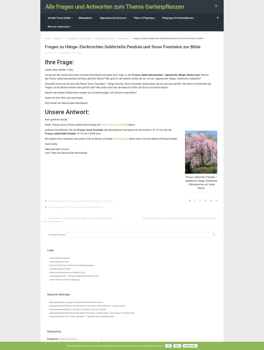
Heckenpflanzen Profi (59, 262)
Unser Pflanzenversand (60, 258)
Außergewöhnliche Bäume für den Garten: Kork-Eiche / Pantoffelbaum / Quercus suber (87, 306)
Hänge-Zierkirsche (61, 207)
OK (168, 346)
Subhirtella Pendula (94, 207)
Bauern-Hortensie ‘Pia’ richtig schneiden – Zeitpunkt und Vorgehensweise (82, 316)
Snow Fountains (78, 207)
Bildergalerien (85, 18)
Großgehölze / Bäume (104, 38)
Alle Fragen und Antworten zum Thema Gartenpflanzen (114, 6)
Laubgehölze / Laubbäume (79, 38)
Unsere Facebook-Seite (60, 269)
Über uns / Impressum (59, 26)
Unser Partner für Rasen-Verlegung (65, 280)
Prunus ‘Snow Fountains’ (114, 124)
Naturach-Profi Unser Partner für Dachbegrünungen (72, 265)
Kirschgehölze (120, 138)
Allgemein (58, 38)
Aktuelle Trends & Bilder (59, 18)
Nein (177, 346)
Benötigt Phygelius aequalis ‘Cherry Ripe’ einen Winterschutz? (76, 302)
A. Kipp (78, 53)
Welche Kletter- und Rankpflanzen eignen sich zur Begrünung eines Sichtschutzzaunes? (78, 220)
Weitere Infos (190, 346)
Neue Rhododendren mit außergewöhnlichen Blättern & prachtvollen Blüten (179, 218)
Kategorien (52, 339)
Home (47, 38)
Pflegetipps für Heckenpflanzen (177, 18)
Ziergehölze (124, 38)
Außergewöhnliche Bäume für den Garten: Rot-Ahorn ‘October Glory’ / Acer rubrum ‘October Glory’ (92, 313)
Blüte (50, 207)
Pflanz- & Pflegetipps (144, 18)
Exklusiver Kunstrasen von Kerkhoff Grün (67, 272)
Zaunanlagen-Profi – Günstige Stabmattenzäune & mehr (74, 276)
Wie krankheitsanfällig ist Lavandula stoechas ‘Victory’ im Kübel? (78, 309)
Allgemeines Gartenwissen (113, 18)
